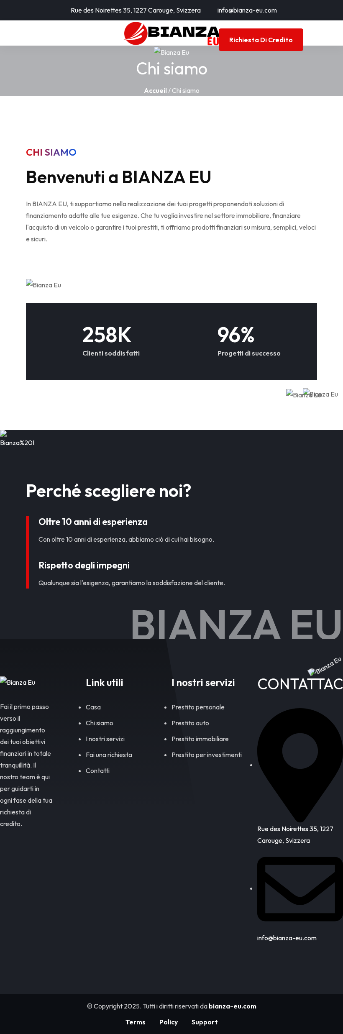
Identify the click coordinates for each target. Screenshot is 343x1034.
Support (205, 1022)
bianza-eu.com (232, 1006)
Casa (93, 707)
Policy (168, 1022)
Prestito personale (198, 707)
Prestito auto (190, 723)
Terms (135, 1022)
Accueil (155, 90)
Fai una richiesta (109, 754)
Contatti (98, 770)
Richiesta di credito (261, 40)
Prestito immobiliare (200, 739)
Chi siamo (99, 723)
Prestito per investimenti (207, 754)
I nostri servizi (105, 739)
